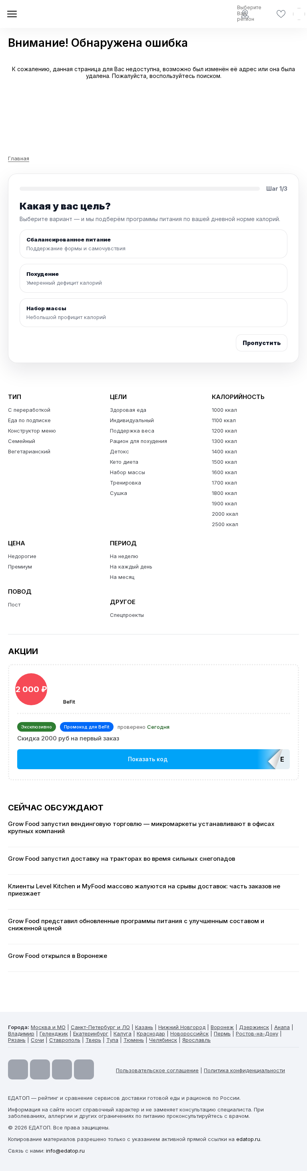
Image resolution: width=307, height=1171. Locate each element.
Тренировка (125, 482)
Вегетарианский (29, 451)
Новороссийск (189, 1033)
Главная (18, 158)
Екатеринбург (90, 1033)
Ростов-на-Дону (257, 1033)
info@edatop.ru (65, 1150)
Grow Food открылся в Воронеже (57, 956)
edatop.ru (248, 1139)
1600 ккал (224, 472)
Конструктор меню (32, 430)
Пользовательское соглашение (157, 1070)
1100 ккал (224, 420)
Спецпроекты (127, 615)
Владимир (21, 1033)
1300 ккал (224, 441)
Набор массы (127, 472)
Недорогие (22, 556)
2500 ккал (225, 524)
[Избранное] (281, 14)
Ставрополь (64, 1040)
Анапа (282, 1027)
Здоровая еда (128, 410)
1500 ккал (224, 462)
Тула (112, 1040)
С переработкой (29, 410)
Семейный (21, 441)
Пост (14, 604)
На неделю (124, 556)
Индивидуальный (132, 420)
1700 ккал (224, 482)
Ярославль (196, 1040)
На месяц (122, 577)
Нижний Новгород (181, 1027)
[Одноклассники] (62, 1069)
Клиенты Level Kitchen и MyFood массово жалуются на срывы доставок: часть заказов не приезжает (144, 890)
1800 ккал (224, 493)
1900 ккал (224, 503)
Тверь (93, 1040)
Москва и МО (48, 1027)
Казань (144, 1027)
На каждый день (131, 566)
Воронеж (222, 1027)
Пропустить (262, 342)
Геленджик (54, 1033)
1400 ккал (224, 451)
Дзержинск (254, 1027)
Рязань (17, 1040)
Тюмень (134, 1040)
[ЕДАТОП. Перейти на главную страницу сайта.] (64, 14)
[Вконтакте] (84, 1069)
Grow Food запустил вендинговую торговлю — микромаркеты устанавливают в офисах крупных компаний (141, 827)
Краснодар (151, 1033)
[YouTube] (18, 1069)
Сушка (118, 493)
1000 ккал (224, 410)
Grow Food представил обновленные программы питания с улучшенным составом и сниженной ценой (136, 925)
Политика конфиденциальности (244, 1070)
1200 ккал (224, 430)
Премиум (20, 566)
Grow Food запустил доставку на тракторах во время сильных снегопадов (121, 858)
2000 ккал (225, 514)
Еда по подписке (29, 420)
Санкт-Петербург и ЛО (100, 1027)
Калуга (123, 1033)
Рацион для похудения (138, 441)
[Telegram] (40, 1069)
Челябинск (163, 1040)
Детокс (119, 451)
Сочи (37, 1040)
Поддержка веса (132, 430)
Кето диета (124, 462)
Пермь (222, 1033)
